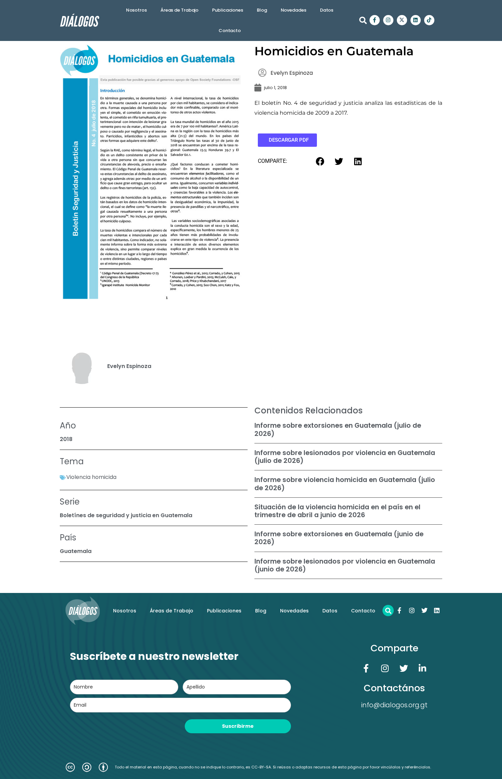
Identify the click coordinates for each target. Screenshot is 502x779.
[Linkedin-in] (422, 668)
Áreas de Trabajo (179, 10)
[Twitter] (424, 610)
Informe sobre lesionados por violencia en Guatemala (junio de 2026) (344, 565)
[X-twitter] (402, 20)
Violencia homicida (91, 477)
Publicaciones (227, 10)
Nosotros (136, 10)
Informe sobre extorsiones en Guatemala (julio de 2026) (337, 429)
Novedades (293, 10)
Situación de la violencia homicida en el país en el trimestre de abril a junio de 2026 (337, 511)
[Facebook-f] (374, 20)
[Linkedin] (415, 20)
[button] (363, 20)
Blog (262, 10)
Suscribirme (238, 726)
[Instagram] (388, 20)
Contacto (230, 30)
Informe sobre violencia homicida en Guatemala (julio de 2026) (344, 483)
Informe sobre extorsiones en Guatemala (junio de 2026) (338, 538)
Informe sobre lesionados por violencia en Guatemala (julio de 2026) (344, 456)
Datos (327, 10)
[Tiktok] (429, 20)
